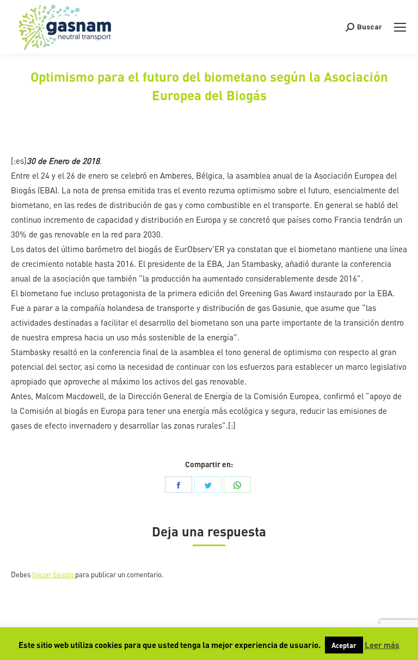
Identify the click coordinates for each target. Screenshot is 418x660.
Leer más (382, 644)
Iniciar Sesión (53, 574)
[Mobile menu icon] (400, 27)
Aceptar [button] (343, 645)
